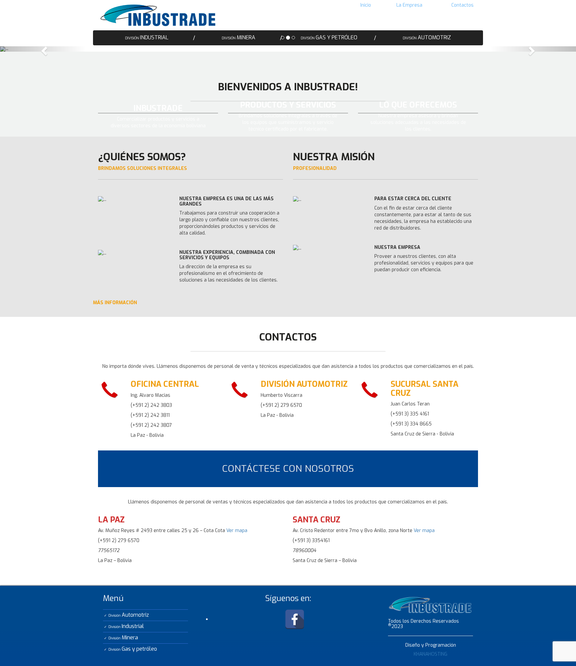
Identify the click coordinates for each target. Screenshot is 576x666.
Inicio (365, 5)
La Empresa (409, 5)
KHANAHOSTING (430, 654)
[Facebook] (295, 619)
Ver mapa (236, 530)
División (128, 614)
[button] (43, 49)
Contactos (462, 5)
